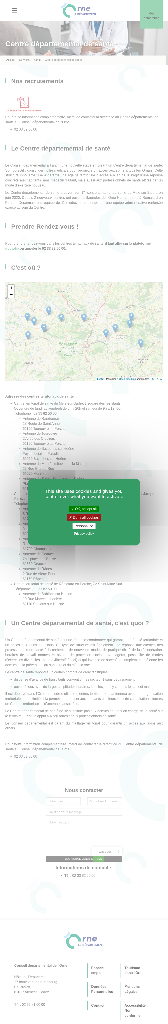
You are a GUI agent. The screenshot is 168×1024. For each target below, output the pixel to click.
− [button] (11, 294)
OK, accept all (85, 509)
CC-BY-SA (156, 379)
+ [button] (11, 288)
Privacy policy (84, 533)
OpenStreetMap (127, 379)
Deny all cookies (85, 517)
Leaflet (100, 379)
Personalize (84, 526)
